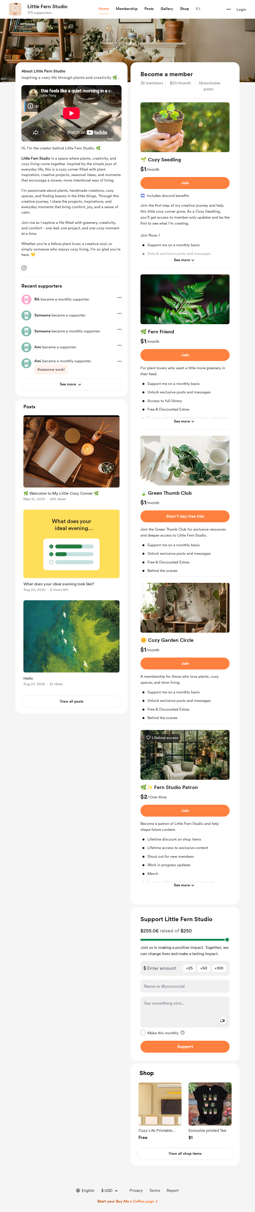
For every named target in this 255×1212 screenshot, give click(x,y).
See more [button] (182, 260)
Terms (154, 1190)
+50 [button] (203, 968)
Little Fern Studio (47, 6)
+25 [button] (189, 968)
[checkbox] (159, 1033)
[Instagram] (23, 267)
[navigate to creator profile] (15, 9)
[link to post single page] (71, 459)
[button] (104, 9)
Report (173, 1190)
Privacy (136, 1190)
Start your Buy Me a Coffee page (125, 1201)
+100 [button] (219, 968)
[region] (185, 483)
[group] (185, 185)
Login (241, 9)
